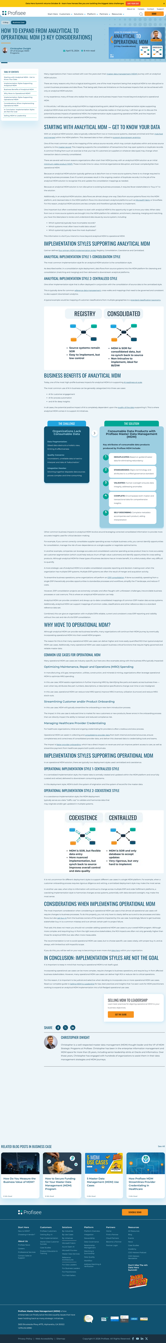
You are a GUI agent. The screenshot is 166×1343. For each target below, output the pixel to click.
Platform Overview (92, 1231)
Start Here (53, 14)
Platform (91, 14)
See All (161, 1146)
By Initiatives (67, 1238)
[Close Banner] (164, 3)
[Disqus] (104, 1097)
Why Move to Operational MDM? (17, 93)
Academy (132, 1249)
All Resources (133, 1231)
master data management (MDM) (122, 74)
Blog (6, 22)
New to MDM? (24, 1231)
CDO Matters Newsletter (133, 1257)
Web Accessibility (44, 1338)
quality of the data (126, 407)
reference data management (88, 290)
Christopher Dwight (20, 48)
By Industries (67, 1231)
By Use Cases (67, 1234)
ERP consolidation (116, 577)
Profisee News (24, 1245)
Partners (104, 14)
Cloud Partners (112, 1238)
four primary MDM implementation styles (77, 250)
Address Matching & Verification (92, 1265)
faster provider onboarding (69, 745)
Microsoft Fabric (143, 200)
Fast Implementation (49, 1238)
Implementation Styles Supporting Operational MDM (18, 98)
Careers (141, 9)
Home (108, 1231)
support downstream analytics (126, 137)
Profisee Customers (48, 1231)
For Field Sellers (68, 1275)
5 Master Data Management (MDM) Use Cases (103, 1182)
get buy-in (62, 918)
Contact (150, 9)
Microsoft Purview (69, 1250)
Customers (64, 14)
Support (160, 9)
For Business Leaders (71, 1268)
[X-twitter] (146, 1338)
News (130, 1242)
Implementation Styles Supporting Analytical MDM (18, 84)
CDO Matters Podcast (137, 1252)
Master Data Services (71, 1254)
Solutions (78, 14)
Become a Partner (114, 1242)
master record (64, 147)
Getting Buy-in (46, 1234)
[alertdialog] (83, 3)
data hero (115, 950)
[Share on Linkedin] (72, 1027)
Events (131, 1238)
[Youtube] (137, 1338)
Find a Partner (112, 1234)
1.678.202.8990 (25, 1328)
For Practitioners (69, 1272)
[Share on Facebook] (58, 1027)
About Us (131, 9)
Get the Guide (121, 1014)
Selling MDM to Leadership (15, 116)
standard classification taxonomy (146, 300)
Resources (117, 14)
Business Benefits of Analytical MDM (19, 89)
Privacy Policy (25, 1338)
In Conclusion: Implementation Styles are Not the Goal (19, 111)
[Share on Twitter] (65, 1027)
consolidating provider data (97, 735)
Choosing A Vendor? (26, 1234)
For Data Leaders (69, 1265)
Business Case (19, 22)
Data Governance (91, 1242)
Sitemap (60, 1338)
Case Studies (45, 1248)
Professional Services (26, 1252)
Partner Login (112, 1245)
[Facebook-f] (133, 1338)
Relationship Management (90, 1246)
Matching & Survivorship (89, 1252)
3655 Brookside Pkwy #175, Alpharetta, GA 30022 (41, 1324)
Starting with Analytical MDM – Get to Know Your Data (19, 78)
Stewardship (89, 1238)
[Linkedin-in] (142, 1338)
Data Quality (89, 1257)
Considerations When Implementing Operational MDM (19, 104)
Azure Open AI (68, 1247)
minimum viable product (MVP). (58, 164)
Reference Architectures (67, 1258)
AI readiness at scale (133, 382)
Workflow (88, 1261)
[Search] (141, 14)
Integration (89, 1234)
